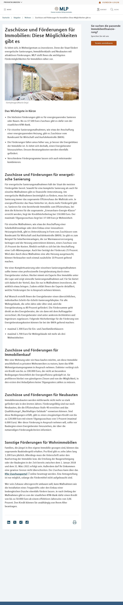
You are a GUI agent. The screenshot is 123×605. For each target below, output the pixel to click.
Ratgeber (17, 18)
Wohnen (28, 18)
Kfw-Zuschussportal (16, 473)
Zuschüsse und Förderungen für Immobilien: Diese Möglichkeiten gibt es (63, 18)
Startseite (6, 18)
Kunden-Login (110, 2)
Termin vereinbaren (104, 43)
